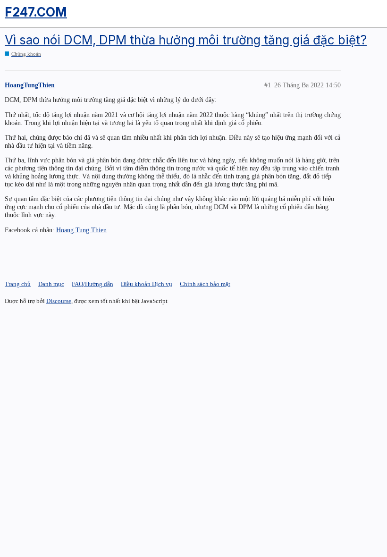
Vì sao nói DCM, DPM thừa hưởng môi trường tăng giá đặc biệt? (186, 40)
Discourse (58, 300)
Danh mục (51, 283)
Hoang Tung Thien (81, 230)
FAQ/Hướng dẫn (92, 283)
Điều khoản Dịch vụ (146, 283)
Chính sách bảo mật (205, 283)
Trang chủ (18, 283)
